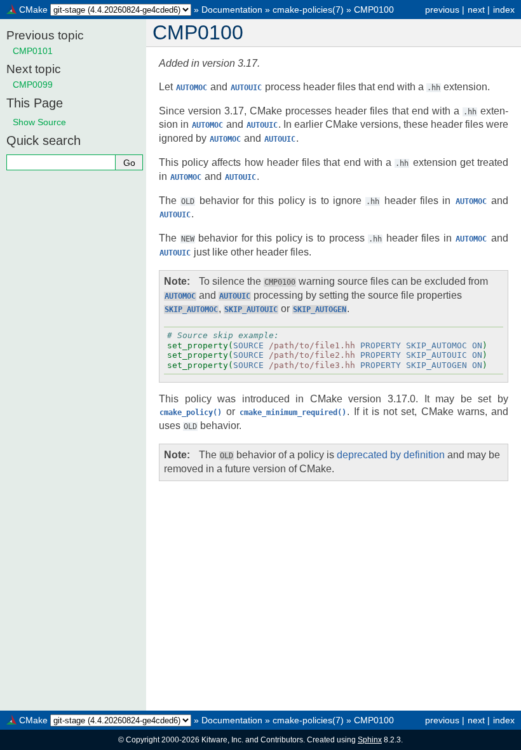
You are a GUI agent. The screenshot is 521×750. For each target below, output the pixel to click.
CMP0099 (33, 84)
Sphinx (370, 739)
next (476, 9)
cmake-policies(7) (308, 9)
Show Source (39, 122)
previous (442, 9)
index (504, 9)
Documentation (231, 9)
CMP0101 (33, 51)
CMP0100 (374, 9)
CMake (33, 9)
